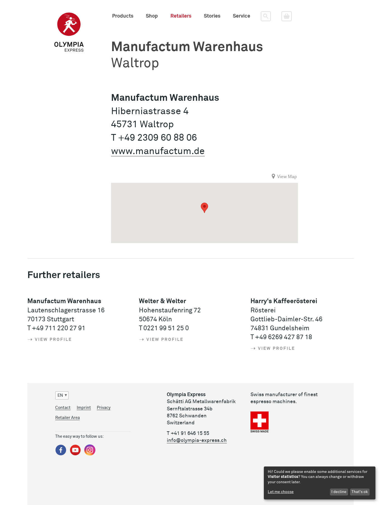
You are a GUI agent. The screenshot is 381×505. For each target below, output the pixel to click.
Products (122, 16)
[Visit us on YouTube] (75, 454)
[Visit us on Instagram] (89, 454)
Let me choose (281, 492)
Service (241, 16)
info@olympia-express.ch (197, 440)
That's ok (359, 492)
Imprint (84, 408)
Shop (152, 16)
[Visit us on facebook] (60, 454)
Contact (63, 408)
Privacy (103, 408)
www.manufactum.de (158, 151)
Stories (212, 16)
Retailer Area (67, 418)
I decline (338, 492)
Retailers (180, 16)
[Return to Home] (69, 16)
